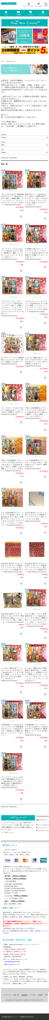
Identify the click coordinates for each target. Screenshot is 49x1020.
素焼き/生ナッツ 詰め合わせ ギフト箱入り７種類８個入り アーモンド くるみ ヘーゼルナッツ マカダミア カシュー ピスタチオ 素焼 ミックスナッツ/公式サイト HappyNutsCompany (36, 200)
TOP (6, 14)
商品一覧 (16, 995)
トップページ (7, 995)
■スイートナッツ (41, 828)
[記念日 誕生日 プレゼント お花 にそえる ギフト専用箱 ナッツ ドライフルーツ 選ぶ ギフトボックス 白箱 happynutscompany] (36, 499)
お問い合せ (30, 14)
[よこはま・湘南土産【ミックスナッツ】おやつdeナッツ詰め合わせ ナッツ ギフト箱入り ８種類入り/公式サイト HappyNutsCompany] (36, 343)
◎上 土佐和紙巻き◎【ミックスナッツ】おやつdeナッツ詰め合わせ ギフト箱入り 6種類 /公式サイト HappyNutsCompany (36, 464)
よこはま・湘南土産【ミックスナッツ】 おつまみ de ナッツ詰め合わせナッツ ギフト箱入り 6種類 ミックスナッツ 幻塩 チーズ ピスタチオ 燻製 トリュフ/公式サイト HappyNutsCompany (12, 674)
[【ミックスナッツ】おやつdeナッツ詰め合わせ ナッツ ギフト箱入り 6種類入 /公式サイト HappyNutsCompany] (12, 394)
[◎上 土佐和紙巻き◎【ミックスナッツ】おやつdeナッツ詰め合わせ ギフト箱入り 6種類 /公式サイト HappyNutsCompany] (36, 446)
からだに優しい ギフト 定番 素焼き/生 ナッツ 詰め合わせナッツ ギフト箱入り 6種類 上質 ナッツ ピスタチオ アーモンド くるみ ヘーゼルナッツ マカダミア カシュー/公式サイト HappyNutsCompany (36, 620)
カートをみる (38, 6)
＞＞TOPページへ (7, 832)
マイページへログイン (29, 6)
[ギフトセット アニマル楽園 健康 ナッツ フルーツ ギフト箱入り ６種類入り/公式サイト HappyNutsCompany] (12, 343)
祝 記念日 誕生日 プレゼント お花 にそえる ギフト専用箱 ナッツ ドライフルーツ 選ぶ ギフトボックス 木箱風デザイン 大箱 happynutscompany (12, 568)
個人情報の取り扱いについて (9, 1016)
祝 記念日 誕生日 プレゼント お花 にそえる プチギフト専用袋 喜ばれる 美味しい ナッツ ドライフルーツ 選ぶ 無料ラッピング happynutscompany (12, 618)
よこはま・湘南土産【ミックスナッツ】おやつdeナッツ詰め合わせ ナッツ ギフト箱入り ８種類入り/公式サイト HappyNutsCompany (36, 362)
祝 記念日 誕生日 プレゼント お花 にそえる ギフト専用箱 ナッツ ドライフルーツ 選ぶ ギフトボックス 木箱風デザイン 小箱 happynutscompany (36, 568)
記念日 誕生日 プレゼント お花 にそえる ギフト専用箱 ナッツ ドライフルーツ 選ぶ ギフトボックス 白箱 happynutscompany (36, 517)
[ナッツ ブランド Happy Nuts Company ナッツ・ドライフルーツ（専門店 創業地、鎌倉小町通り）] (9, 4)
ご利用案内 (18, 14)
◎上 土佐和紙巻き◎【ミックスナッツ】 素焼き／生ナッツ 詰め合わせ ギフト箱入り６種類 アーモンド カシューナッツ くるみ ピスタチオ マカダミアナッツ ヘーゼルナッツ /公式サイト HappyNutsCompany (12, 519)
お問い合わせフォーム (12, 964)
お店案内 (40, 995)
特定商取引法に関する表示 (27, 1016)
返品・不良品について (37, 931)
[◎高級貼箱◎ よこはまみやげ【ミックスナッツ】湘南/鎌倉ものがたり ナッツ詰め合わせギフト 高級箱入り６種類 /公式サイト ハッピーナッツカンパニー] (12, 710)
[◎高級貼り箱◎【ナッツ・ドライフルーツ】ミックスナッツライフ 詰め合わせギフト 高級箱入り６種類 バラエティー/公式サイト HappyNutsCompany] (36, 235)
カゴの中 (32, 995)
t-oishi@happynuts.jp (11, 961)
